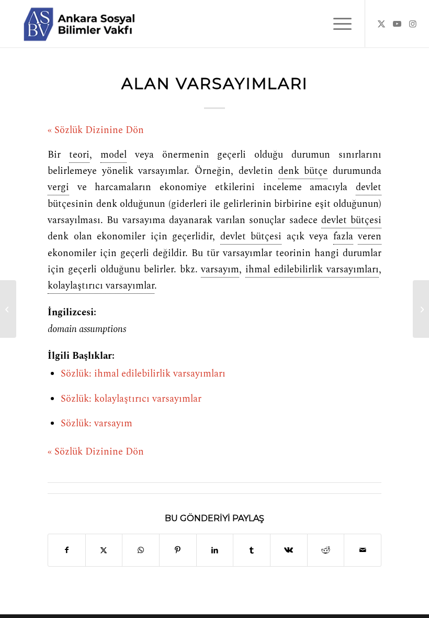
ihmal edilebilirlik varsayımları (312, 269)
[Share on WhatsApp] (140, 550)
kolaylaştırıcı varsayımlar (101, 286)
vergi (58, 187)
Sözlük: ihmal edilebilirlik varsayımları (143, 374)
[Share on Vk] (288, 550)
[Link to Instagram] (413, 23)
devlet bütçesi (351, 220)
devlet (368, 187)
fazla (343, 236)
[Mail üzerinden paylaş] (362, 550)
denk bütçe (303, 171)
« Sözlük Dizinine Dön (96, 130)
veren (369, 236)
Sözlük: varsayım (96, 423)
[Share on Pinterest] (178, 550)
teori (79, 155)
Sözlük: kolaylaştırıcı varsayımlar (131, 399)
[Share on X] (104, 550)
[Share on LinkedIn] (215, 550)
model (113, 155)
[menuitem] (337, 23)
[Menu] (337, 23)
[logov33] (79, 23)
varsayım (220, 269)
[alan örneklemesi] (8, 309)
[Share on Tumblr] (251, 550)
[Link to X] (381, 23)
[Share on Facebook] (66, 550)
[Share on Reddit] (326, 550)
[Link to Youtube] (397, 23)
